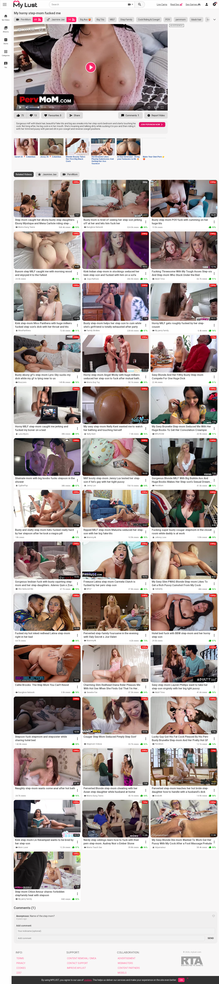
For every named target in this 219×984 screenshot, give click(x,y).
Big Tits (100, 19)
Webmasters (125, 963)
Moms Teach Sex (94, 847)
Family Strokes (93, 330)
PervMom (26, 19)
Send (211, 938)
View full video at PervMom (131, 27)
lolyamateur (160, 847)
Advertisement (126, 958)
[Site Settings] (214, 4)
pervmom (181, 19)
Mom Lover (23, 847)
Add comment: (24, 925)
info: (19, 952)
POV (167, 19)
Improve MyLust (76, 968)
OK (181, 980)
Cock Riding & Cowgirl (149, 19)
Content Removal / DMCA (81, 958)
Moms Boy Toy (93, 382)
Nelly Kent (91, 434)
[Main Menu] (4, 4)
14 (69, 19)
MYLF (89, 589)
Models (122, 972)
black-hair (196, 19)
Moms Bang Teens (26, 227)
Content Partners (129, 968)
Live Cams (162, 4)
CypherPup (23, 485)
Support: (72, 952)
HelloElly (159, 589)
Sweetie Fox (92, 692)
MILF (112, 19)
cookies (88, 980)
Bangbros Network (95, 227)
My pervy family (162, 330)
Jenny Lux (91, 485)
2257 (18, 972)
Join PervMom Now (150, 124)
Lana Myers (23, 434)
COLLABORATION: (128, 952)
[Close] (187, 979)
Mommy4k (91, 537)
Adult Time (160, 279)
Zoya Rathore (93, 279)
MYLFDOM (159, 434)
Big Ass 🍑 (85, 19)
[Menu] (206, 4)
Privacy (20, 963)
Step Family (126, 19)
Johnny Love (160, 537)
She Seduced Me (25, 589)
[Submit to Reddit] (154, 28)
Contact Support (77, 963)
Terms (20, 958)
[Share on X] (161, 28)
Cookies (21, 968)
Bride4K (158, 796)
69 (35, 19)
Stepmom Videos (94, 744)
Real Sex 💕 (176, 4)
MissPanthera (24, 330)
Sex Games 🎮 (193, 4)
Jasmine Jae (58, 19)
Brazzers (22, 382)
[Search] (140, 4)
